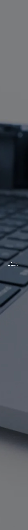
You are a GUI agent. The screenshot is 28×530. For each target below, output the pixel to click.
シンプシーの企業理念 (13, 267)
